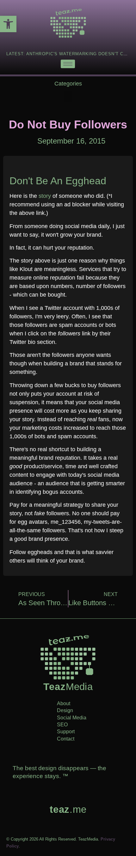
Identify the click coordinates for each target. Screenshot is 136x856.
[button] (68, 96)
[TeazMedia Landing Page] (68, 23)
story (45, 196)
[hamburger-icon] (68, 64)
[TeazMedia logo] (68, 657)
